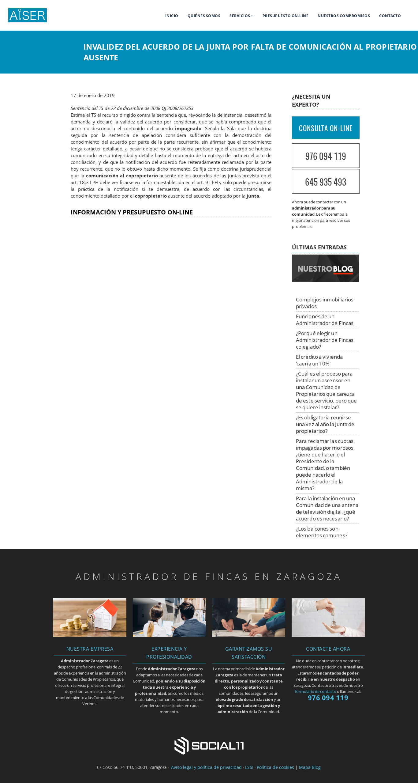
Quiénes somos (204, 15)
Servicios (240, 15)
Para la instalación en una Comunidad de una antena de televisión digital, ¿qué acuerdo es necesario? (327, 508)
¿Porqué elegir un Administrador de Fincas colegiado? (324, 340)
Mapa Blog (310, 767)
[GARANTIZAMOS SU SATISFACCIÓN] (248, 635)
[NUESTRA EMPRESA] (89, 635)
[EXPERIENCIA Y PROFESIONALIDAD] (169, 635)
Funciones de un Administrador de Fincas (324, 320)
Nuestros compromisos (344, 15)
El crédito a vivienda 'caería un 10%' (319, 360)
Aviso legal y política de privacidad (206, 767)
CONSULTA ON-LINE (326, 128)
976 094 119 (325, 156)
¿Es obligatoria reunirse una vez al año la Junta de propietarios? (325, 424)
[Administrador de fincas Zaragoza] (23, 20)
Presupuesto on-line (286, 15)
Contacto (390, 15)
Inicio (171, 15)
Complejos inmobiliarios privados (324, 303)
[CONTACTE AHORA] (328, 635)
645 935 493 (325, 182)
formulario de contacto (315, 691)
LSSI (249, 767)
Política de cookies (275, 767)
